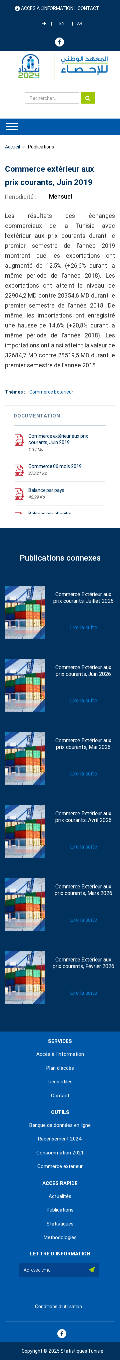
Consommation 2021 (60, 1153)
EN (62, 23)
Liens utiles (60, 1082)
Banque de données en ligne (60, 1125)
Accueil (12, 146)
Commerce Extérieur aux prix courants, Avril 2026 (83, 816)
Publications (41, 146)
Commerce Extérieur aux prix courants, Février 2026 (83, 962)
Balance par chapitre (49, 513)
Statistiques (60, 1224)
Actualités (60, 1196)
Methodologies (60, 1237)
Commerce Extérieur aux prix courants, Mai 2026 (83, 743)
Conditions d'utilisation (58, 1306)
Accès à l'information (47, 8)
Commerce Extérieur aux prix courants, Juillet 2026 (83, 597)
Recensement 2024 (60, 1139)
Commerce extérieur (60, 1166)
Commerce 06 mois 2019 (55, 466)
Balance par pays (46, 490)
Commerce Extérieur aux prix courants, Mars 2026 (83, 889)
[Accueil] (60, 66)
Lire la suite (83, 627)
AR (79, 23)
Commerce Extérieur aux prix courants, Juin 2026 (83, 670)
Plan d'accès (60, 1068)
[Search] (88, 98)
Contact (88, 8)
